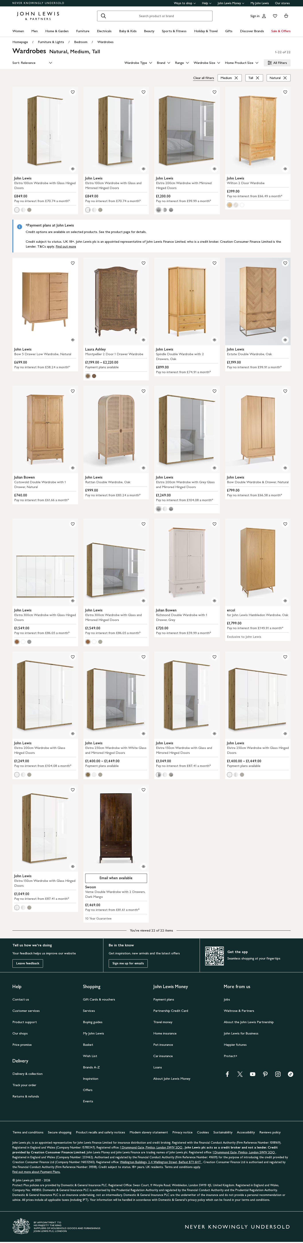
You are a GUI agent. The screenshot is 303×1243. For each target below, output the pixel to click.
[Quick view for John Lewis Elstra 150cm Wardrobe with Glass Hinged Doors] (72, 866)
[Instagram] (278, 1076)
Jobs (227, 999)
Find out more (66, 246)
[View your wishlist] (274, 16)
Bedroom (80, 42)
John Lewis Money (229, 3)
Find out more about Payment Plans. (36, 1172)
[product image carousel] (45, 130)
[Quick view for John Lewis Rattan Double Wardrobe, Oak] (143, 467)
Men (34, 31)
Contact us (20, 999)
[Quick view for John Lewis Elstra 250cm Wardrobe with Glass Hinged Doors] (285, 733)
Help (205, 3)
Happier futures (235, 1044)
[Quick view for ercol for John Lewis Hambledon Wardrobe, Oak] (285, 600)
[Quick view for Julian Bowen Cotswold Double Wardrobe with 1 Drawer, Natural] (72, 467)
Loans (157, 1067)
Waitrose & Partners (239, 1011)
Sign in (255, 16)
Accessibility (246, 1132)
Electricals (104, 31)
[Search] (103, 16)
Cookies (203, 1132)
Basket (88, 1044)
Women (18, 31)
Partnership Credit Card (170, 1011)
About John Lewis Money (171, 1078)
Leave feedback (27, 963)
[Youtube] (252, 1076)
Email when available (109, 879)
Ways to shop (183, 3)
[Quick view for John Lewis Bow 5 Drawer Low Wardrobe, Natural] (72, 339)
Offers (87, 1090)
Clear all (203, 78)
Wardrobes (105, 42)
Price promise (22, 1044)
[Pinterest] (265, 1076)
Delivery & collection (27, 1074)
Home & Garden (57, 31)
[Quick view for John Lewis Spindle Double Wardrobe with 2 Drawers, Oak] (214, 339)
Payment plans (163, 999)
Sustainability (222, 1132)
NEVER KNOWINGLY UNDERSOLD (38, 3)
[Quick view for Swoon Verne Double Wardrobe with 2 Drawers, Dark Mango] (143, 866)
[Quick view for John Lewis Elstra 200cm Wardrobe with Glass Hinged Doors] (72, 733)
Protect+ (230, 1056)
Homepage (20, 42)
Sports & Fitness (174, 31)
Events (88, 1101)
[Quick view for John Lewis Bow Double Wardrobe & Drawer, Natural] (285, 467)
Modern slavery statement (149, 1132)
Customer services (26, 1011)
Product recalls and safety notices (100, 1132)
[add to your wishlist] (72, 92)
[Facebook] (227, 1076)
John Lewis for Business (241, 1033)
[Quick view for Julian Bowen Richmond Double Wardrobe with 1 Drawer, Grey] (214, 600)
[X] (240, 1076)
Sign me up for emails (128, 963)
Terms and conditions (27, 1132)
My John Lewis (260, 3)
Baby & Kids (128, 31)
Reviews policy (270, 1132)
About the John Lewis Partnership (249, 1022)
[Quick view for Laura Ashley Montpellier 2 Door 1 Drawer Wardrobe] (143, 339)
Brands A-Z (91, 1067)
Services (89, 1011)
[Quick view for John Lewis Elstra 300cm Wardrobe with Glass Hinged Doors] (72, 600)
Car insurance (163, 1056)
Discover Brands (252, 31)
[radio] (17, 210)
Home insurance (165, 1033)
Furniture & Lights (51, 42)
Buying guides (92, 1022)
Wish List (90, 1056)
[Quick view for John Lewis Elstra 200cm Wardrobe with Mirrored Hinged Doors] (214, 168)
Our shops (20, 1033)
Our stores (282, 3)
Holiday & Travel (206, 31)
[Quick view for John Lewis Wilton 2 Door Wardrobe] (285, 168)
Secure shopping (59, 1132)
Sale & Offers (281, 31)
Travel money (162, 1022)
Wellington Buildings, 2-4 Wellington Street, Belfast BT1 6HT (161, 1162)
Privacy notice (182, 1132)
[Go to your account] (264, 16)
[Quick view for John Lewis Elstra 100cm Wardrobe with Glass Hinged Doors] (72, 168)
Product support (24, 1022)
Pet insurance (163, 1044)
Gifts (228, 31)
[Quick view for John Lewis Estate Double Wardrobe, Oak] (285, 339)
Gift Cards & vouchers (99, 999)
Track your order (24, 1085)
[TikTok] (290, 1076)
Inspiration (90, 1078)
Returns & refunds (25, 1096)
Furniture (82, 31)
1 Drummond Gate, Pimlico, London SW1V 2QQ (151, 1147)
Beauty (149, 31)
